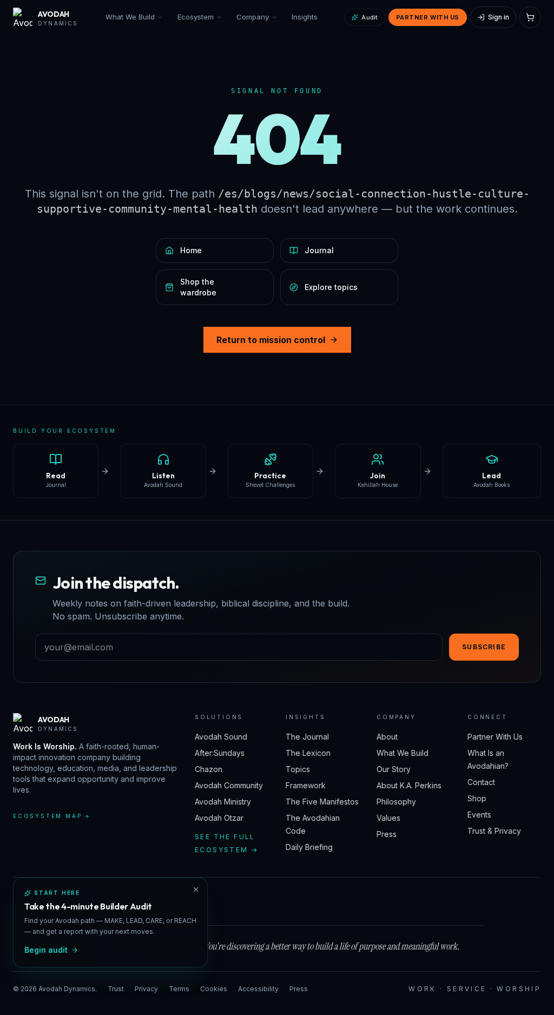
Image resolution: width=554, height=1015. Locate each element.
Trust (116, 989)
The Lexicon (308, 752)
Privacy (146, 989)
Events (479, 814)
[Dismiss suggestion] (196, 889)
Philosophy (396, 801)
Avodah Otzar (219, 817)
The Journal (307, 736)
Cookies (213, 989)
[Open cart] (530, 17)
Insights (305, 16)
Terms (179, 989)
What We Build (130, 16)
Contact (481, 782)
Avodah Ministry (223, 801)
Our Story (394, 769)
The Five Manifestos (322, 801)
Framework (306, 785)
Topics (298, 769)
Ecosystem (195, 16)
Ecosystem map (52, 816)
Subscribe (484, 647)
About (387, 736)
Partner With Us (427, 17)
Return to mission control (270, 339)
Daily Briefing (309, 847)
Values (388, 817)
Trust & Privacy (494, 830)
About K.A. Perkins (409, 785)
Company (252, 16)
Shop (476, 798)
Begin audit (46, 949)
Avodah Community (229, 785)
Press (387, 834)
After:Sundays (220, 752)
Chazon (208, 769)
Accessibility (258, 989)
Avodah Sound (221, 736)
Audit (369, 17)
